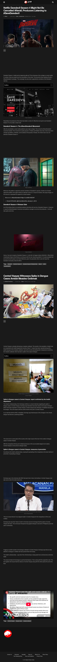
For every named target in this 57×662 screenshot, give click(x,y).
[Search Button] (53, 2)
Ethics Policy (45, 654)
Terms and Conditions (29, 656)
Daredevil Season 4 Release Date (30, 264)
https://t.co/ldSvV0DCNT (28, 197)
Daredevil (10, 264)
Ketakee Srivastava (9, 281)
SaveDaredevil (7, 266)
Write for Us (37, 654)
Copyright (24, 654)
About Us (30, 654)
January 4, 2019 (32, 201)
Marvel (40, 264)
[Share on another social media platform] (4, 50)
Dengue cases (19, 621)
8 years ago (12, 16)
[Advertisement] (28, 63)
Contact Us (9, 654)
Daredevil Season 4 (17, 264)
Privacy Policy (40, 656)
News (17, 16)
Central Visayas (11, 621)
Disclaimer (17, 654)
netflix (44, 264)
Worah (6, 16)
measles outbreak (27, 621)
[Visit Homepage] (28, 2)
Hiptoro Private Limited (30, 659)
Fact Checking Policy (18, 656)
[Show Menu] (4, 2)
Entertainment (21, 16)
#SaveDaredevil (16, 197)
